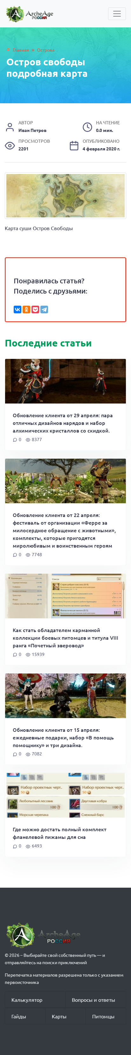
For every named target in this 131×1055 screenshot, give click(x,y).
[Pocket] (35, 309)
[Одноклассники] (26, 309)
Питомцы (103, 1016)
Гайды (18, 1016)
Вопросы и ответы (93, 999)
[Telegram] (44, 309)
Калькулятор (26, 999)
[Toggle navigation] (117, 13)
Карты (59, 1016)
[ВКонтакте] (17, 309)
